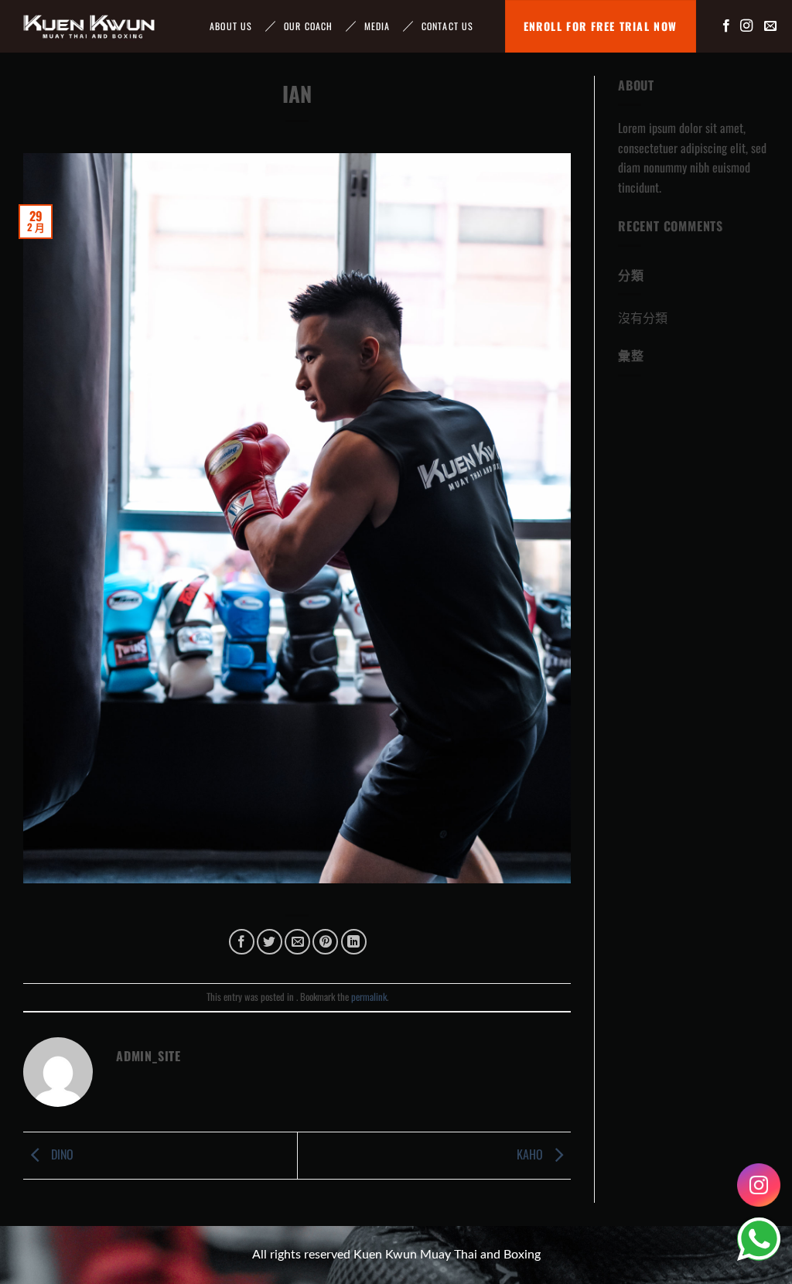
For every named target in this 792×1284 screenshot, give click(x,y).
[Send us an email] (770, 26)
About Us (231, 25)
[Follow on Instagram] (746, 26)
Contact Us (448, 25)
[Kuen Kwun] (89, 26)
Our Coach (308, 25)
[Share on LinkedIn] (354, 941)
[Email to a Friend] (297, 941)
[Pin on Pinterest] (325, 941)
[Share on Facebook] (241, 941)
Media (377, 25)
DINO (60, 1154)
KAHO (531, 1154)
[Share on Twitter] (269, 941)
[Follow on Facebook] (726, 26)
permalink (369, 996)
